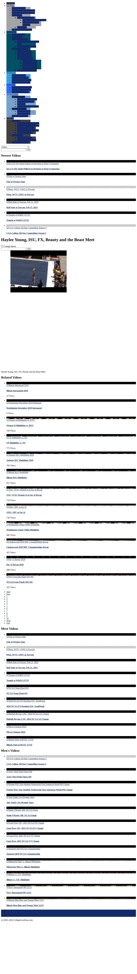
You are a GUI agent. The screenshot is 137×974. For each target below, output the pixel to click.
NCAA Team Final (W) (17, 693)
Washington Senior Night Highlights (22, 530)
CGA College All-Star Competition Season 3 (26, 233)
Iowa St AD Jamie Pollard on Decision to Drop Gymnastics (33, 169)
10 (7, 618)
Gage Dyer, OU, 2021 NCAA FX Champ (24, 828)
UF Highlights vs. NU (16, 443)
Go (28, 150)
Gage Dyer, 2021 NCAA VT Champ (22, 841)
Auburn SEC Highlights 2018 (19, 460)
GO (28, 249)
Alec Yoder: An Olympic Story (20, 802)
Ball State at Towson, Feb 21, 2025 (22, 207)
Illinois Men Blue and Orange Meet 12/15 (25, 905)
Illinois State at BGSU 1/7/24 (19, 745)
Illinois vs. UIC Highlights (18, 880)
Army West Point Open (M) (18, 777)
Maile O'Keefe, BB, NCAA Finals (21, 815)
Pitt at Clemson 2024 (15, 732)
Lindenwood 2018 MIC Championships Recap (27, 547)
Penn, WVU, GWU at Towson (20, 194)
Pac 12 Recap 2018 (15, 565)
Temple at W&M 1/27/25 (17, 220)
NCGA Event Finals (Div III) (19, 582)
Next (8, 620)
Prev (8, 594)
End (8, 623)
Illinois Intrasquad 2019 (17, 391)
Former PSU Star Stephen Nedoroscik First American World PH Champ (39, 790)
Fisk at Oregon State (15, 182)
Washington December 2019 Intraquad (24, 408)
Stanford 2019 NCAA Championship (23, 854)
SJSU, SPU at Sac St (15, 512)
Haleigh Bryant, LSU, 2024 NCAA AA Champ (27, 719)
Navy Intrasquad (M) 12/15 (18, 893)
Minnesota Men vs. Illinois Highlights (23, 867)
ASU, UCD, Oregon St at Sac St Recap (24, 495)
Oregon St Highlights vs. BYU (20, 425)
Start (8, 592)
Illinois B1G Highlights (16, 477)
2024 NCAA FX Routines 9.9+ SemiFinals (25, 706)
